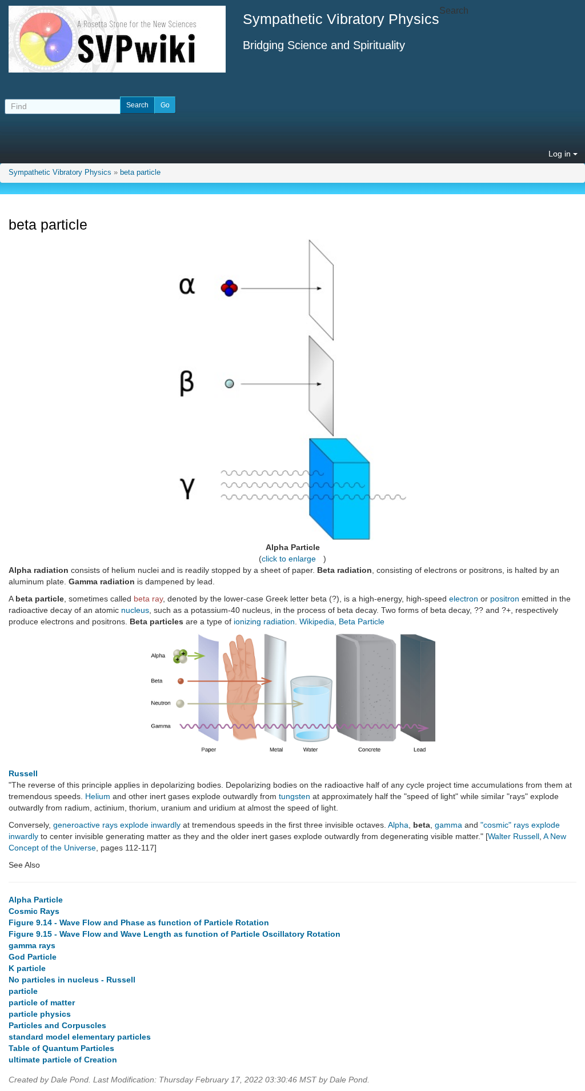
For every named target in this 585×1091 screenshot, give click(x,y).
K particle (27, 968)
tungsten (294, 796)
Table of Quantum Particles (61, 1048)
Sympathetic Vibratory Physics (60, 173)
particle (23, 991)
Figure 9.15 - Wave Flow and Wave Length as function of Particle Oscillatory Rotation (174, 933)
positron (504, 598)
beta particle (140, 173)
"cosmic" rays (504, 824)
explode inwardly (150, 824)
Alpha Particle (36, 899)
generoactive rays (85, 824)
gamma (448, 824)
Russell (23, 773)
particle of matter (42, 1002)
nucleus (135, 610)
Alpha (398, 824)
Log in (560, 153)
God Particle (33, 956)
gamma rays (32, 945)
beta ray (148, 598)
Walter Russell (513, 836)
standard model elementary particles (80, 1036)
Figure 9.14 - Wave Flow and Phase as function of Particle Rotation (139, 922)
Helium (97, 796)
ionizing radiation (264, 621)
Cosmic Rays (34, 911)
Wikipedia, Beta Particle (341, 621)
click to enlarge (289, 558)
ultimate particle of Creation (63, 1059)
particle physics (40, 1013)
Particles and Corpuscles (57, 1025)
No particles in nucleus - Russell (72, 979)
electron (463, 598)
